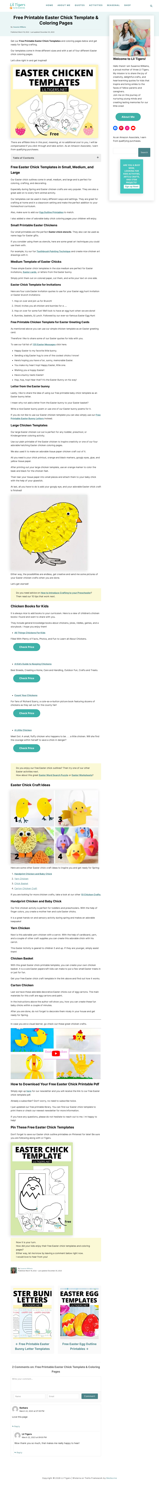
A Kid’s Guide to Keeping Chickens (33, 664)
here (28, 1091)
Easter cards (29, 272)
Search (144, 152)
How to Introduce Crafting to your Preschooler (66, 592)
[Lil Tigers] (17, 6)
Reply (17, 1426)
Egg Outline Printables (51, 212)
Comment (89, 1396)
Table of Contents (23, 158)
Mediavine (111, 1478)
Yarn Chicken (21, 878)
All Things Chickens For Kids (29, 632)
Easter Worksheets (82, 775)
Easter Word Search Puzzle (53, 775)
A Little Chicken (23, 730)
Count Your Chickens (25, 695)
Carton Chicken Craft (25, 888)
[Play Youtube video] (56, 1053)
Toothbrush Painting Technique (54, 251)
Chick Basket (21, 883)
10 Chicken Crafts (90, 894)
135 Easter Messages (44, 344)
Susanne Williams (19, 27)
